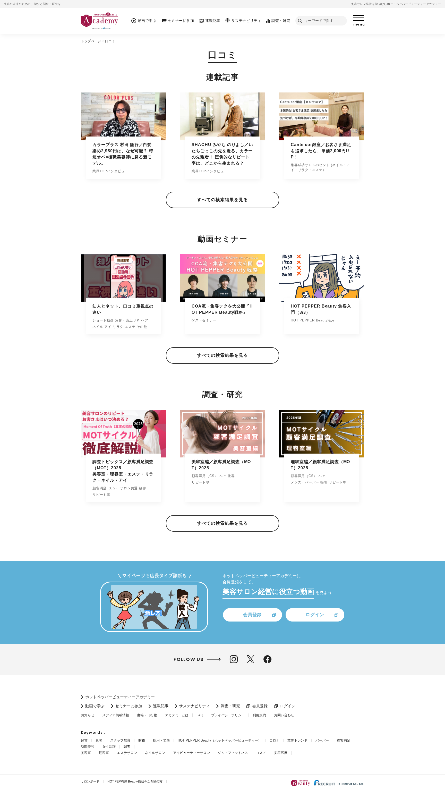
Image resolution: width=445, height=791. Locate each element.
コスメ (261, 753)
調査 (127, 747)
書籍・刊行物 (147, 715)
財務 (141, 740)
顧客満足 (343, 740)
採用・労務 (161, 740)
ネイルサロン (155, 753)
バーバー (322, 740)
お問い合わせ (284, 715)
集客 (99, 740)
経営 (84, 740)
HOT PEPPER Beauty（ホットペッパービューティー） (219, 740)
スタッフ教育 (120, 740)
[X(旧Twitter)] (250, 659)
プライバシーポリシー (228, 715)
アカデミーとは (177, 715)
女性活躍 (109, 747)
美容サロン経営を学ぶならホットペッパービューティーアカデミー (396, 3)
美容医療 (280, 753)
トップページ (91, 41)
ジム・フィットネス (233, 753)
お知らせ (87, 715)
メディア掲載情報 (115, 715)
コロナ (274, 740)
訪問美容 (87, 747)
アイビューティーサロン (191, 753)
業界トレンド (297, 740)
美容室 (86, 753)
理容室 (104, 753)
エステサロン (127, 753)
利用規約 (259, 715)
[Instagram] (234, 659)
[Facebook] (267, 659)
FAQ (199, 715)
